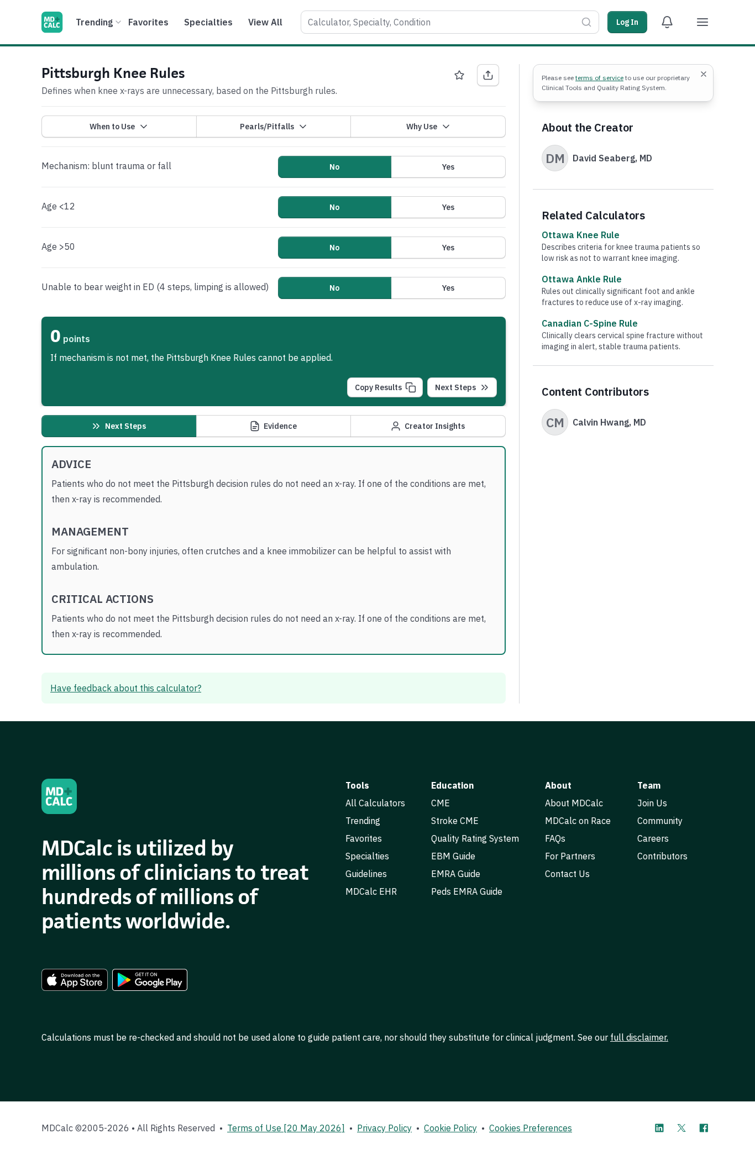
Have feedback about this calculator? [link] (125, 688)
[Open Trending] (118, 22)
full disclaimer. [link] (639, 1037)
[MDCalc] (51, 22)
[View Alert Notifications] (667, 22)
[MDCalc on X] (681, 1128)
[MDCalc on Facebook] (704, 1128)
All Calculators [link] (375, 803)
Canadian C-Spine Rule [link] (590, 323)
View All (265, 22)
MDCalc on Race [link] (578, 820)
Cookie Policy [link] (450, 1127)
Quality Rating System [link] (475, 838)
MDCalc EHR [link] (371, 891)
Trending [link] (362, 820)
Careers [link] (653, 838)
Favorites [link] (363, 838)
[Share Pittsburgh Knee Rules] (488, 75)
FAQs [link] (555, 838)
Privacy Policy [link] (384, 1127)
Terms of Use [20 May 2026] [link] (286, 1127)
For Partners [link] (570, 856)
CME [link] (440, 803)
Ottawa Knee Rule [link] (581, 234)
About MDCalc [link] (574, 803)
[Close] (703, 74)
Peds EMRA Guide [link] (466, 891)
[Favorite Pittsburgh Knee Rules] (459, 75)
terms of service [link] (599, 78)
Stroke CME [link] (455, 820)
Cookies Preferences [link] (530, 1127)
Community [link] (660, 820)
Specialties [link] (367, 856)
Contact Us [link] (567, 873)
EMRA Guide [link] (455, 873)
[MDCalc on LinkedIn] (659, 1128)
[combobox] (450, 22)
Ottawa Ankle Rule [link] (582, 279)
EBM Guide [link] (453, 856)
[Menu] (702, 22)
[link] (74, 980)
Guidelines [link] (366, 873)
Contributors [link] (662, 856)
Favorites (148, 22)
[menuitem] (97, 22)
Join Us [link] (652, 803)
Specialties (208, 22)
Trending (94, 22)
